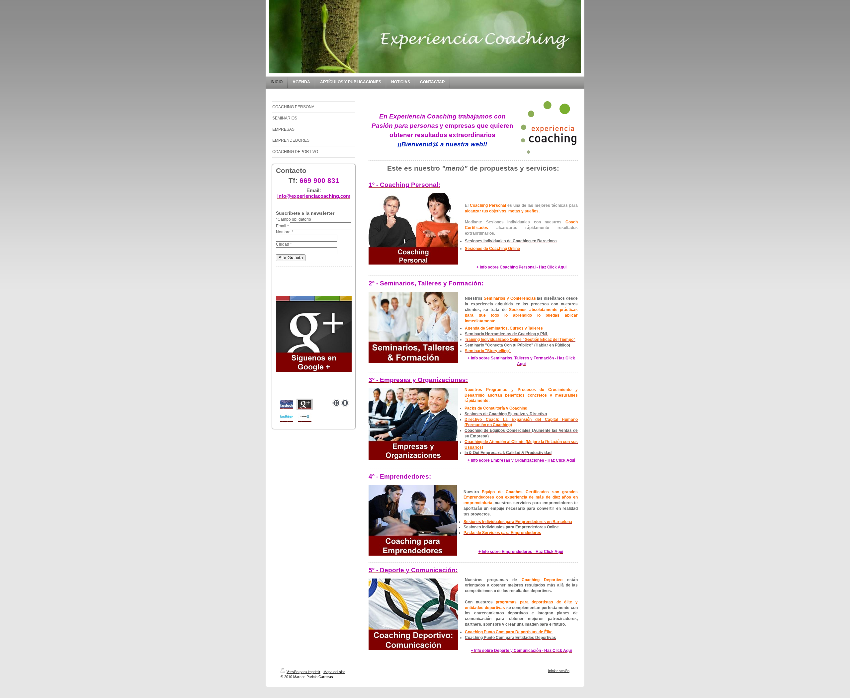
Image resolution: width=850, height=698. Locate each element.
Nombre (284, 232)
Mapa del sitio (334, 672)
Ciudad (284, 244)
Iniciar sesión (558, 671)
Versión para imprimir (303, 672)
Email (282, 226)
